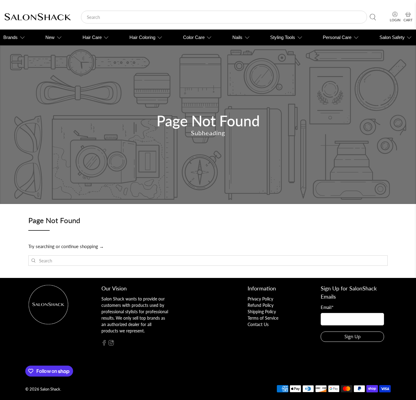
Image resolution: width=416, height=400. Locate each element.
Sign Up (352, 336)
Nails (237, 37)
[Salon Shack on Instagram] (111, 343)
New (50, 37)
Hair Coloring (142, 37)
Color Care (194, 37)
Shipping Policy (262, 311)
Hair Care (92, 37)
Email (327, 307)
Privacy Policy (260, 298)
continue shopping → (82, 246)
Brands (10, 37)
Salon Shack (50, 389)
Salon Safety (392, 37)
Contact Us (258, 324)
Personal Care (337, 37)
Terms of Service (263, 318)
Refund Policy (260, 305)
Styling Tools (282, 37)
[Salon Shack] (37, 17)
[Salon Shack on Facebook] (104, 343)
